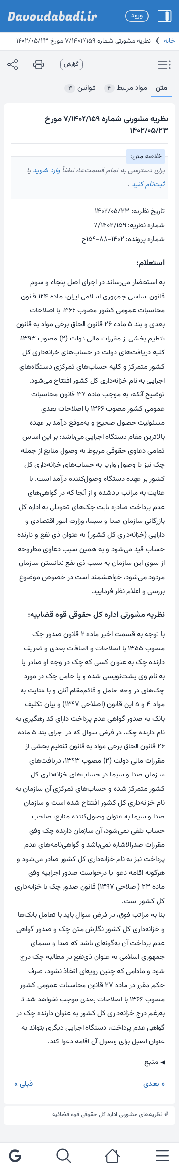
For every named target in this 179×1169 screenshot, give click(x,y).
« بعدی (154, 1084)
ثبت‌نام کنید (147, 184)
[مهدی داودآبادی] (52, 16)
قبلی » (23, 1084)
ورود (137, 16)
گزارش (71, 64)
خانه (169, 41)
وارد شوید (45, 170)
